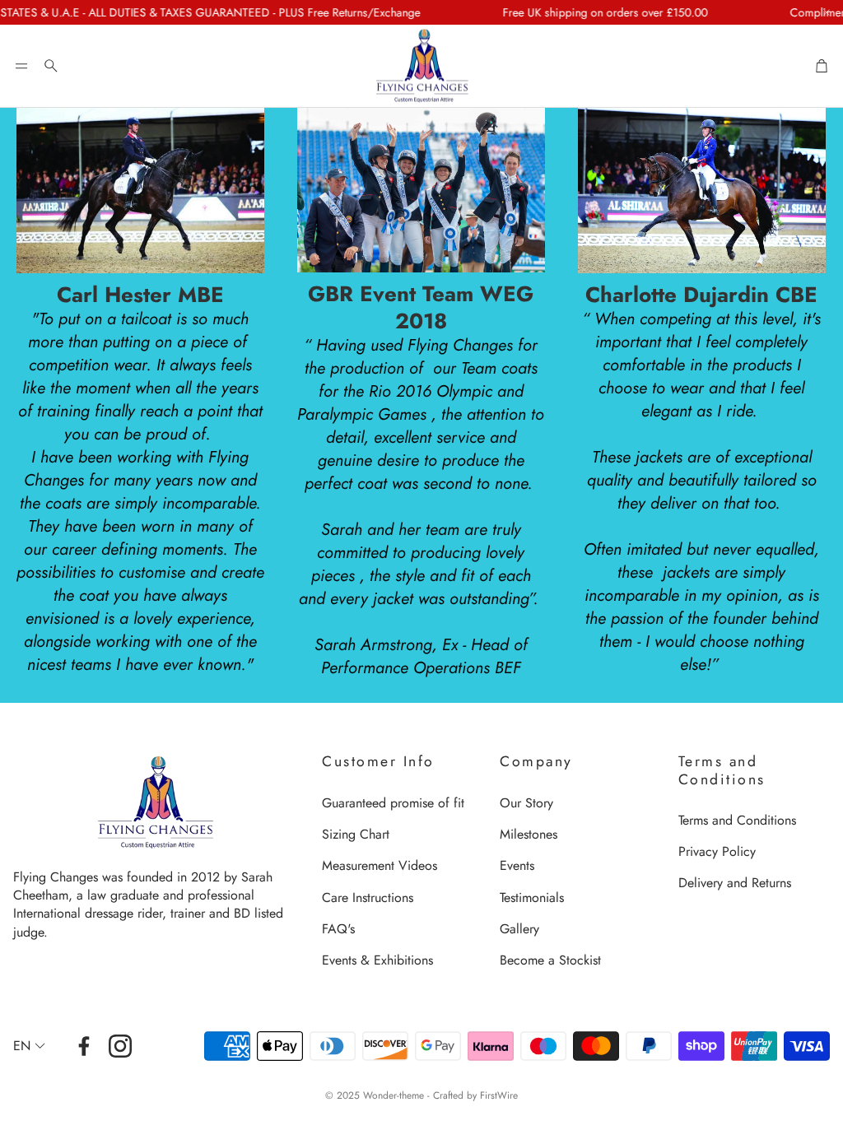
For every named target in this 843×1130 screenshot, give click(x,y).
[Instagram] (120, 1046)
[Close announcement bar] (826, 12)
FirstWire (499, 1095)
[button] (21, 65)
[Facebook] (83, 1046)
